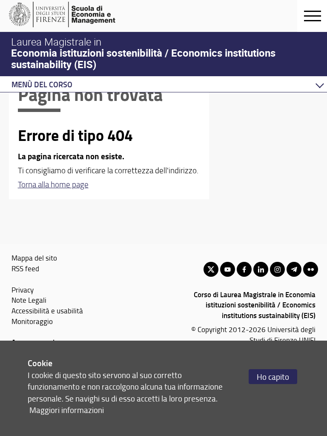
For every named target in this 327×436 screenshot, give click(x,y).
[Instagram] (277, 269)
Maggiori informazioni (66, 410)
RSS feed (25, 268)
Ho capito (273, 376)
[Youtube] (227, 269)
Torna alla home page (53, 184)
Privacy (22, 289)
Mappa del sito (34, 257)
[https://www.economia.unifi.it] (75, 14)
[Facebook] (244, 269)
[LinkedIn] (260, 269)
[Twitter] (211, 269)
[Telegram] (294, 269)
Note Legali (28, 300)
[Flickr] (310, 269)
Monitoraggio (32, 321)
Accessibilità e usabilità (47, 310)
